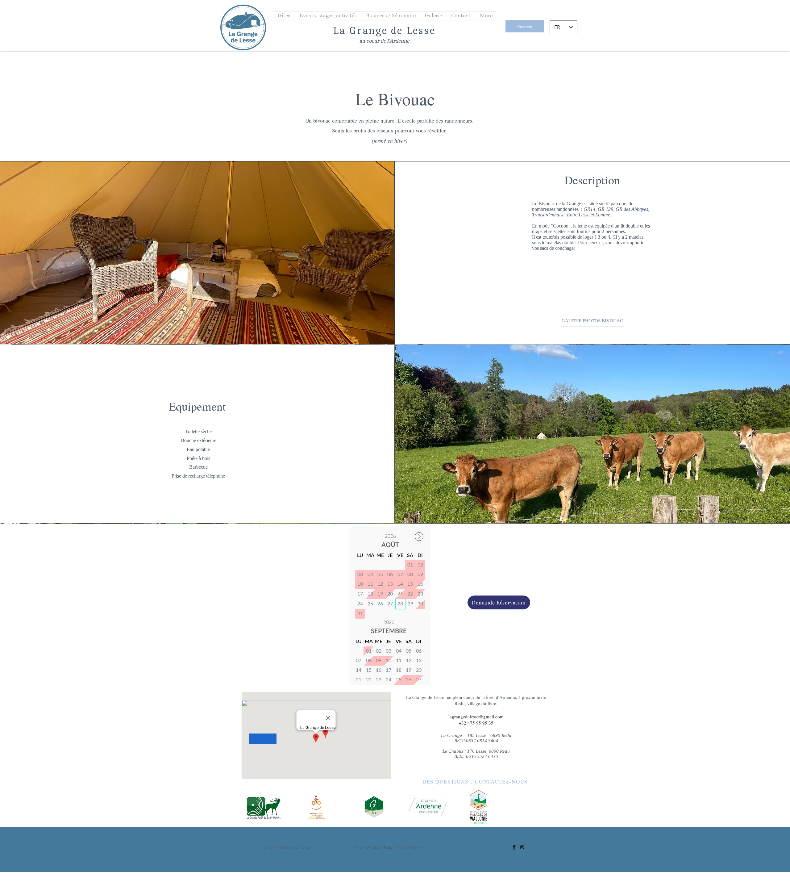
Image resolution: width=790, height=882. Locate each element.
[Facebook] (514, 847)
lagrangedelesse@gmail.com (476, 716)
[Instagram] (522, 847)
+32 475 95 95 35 (476, 723)
